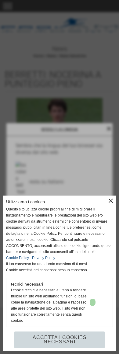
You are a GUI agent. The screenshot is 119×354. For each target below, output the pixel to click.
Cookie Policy (17, 258)
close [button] (110, 200)
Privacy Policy (43, 258)
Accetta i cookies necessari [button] (60, 339)
